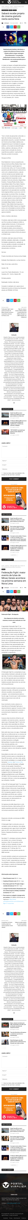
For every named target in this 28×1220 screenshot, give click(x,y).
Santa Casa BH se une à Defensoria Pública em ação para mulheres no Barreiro (17, 414)
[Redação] (3, 23)
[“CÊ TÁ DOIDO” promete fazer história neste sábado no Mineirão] (5, 432)
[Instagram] (14, 402)
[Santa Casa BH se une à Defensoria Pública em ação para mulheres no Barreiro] (5, 414)
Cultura (11, 6)
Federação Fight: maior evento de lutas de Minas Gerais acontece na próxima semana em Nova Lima (7, 312)
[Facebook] (8, 26)
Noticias (7, 6)
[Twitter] (11, 26)
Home (3, 6)
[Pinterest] (15, 26)
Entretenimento (5, 10)
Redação (7, 23)
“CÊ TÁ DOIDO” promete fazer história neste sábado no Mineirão (17, 431)
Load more (13, 555)
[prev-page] (3, 438)
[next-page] (5, 438)
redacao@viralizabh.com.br (13, 1203)
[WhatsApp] (18, 26)
